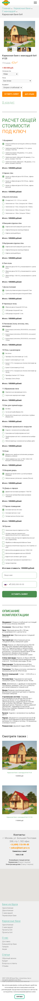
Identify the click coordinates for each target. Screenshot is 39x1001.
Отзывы (5, 966)
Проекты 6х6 (7, 930)
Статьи (6, 954)
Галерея (5, 947)
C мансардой (7, 913)
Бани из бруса (10, 904)
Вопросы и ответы (9, 963)
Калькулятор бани (9, 944)
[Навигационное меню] (35, 3)
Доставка (6, 941)
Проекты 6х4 (7, 932)
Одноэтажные (7, 908)
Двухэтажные (7, 910)
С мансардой (8, 11)
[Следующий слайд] (34, 34)
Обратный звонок (9, 958)
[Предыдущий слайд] (4, 34)
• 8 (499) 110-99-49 (19, 844)
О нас (5, 937)
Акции (4, 949)
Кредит (5, 961)
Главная (6, 8)
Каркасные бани (22, 8)
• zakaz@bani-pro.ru (19, 848)
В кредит (8, 102)
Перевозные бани (9, 916)
